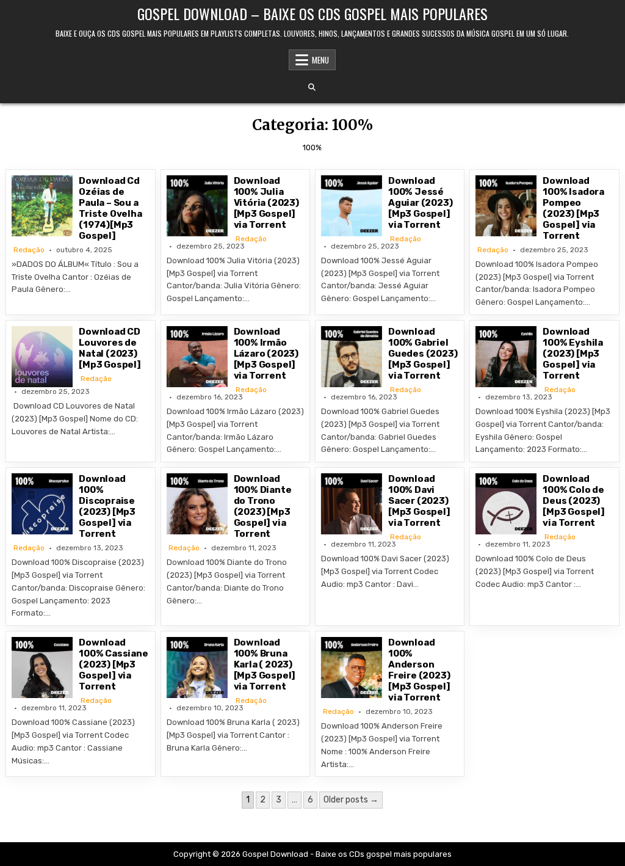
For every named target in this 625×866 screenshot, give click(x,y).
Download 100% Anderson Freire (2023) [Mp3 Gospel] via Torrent (419, 670)
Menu (320, 60)
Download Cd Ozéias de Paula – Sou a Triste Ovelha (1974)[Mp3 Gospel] (110, 208)
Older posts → (350, 800)
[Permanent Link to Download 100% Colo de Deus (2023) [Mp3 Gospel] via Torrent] (505, 503)
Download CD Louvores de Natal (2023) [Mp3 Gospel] (110, 348)
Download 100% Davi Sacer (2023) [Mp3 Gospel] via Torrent (419, 500)
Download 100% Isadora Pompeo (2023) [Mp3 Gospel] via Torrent (573, 208)
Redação (29, 249)
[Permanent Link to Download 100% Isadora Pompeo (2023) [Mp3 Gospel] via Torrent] (505, 205)
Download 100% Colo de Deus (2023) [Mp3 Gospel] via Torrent (574, 500)
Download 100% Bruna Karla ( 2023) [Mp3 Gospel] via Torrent (265, 664)
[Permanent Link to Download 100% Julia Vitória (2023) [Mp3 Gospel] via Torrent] (197, 205)
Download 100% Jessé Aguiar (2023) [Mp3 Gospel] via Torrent (420, 202)
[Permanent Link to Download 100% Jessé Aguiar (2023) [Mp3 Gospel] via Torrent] (351, 205)
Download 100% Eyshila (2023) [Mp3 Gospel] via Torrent (573, 353)
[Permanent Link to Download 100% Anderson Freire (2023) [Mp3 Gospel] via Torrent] (351, 667)
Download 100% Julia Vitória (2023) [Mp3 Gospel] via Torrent (266, 202)
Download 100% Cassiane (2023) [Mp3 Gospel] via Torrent (113, 664)
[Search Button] (312, 87)
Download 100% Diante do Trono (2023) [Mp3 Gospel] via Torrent (263, 506)
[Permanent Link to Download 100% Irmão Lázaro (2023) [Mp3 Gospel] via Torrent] (197, 356)
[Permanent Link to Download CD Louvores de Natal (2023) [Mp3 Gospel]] (42, 356)
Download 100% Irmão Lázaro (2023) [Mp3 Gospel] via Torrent (266, 353)
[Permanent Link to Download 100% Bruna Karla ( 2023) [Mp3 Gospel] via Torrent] (197, 667)
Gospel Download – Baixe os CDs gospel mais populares (312, 13)
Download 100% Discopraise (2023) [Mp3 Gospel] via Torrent (107, 506)
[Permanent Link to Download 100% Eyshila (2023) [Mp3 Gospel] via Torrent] (505, 356)
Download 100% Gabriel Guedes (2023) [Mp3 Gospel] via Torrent (422, 353)
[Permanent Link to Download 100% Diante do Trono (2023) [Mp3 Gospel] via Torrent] (197, 503)
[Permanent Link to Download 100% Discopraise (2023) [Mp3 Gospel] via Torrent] (42, 503)
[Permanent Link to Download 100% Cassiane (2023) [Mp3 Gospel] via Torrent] (42, 667)
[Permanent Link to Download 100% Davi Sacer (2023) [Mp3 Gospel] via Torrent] (351, 503)
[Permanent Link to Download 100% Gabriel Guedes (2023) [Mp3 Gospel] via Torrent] (351, 356)
